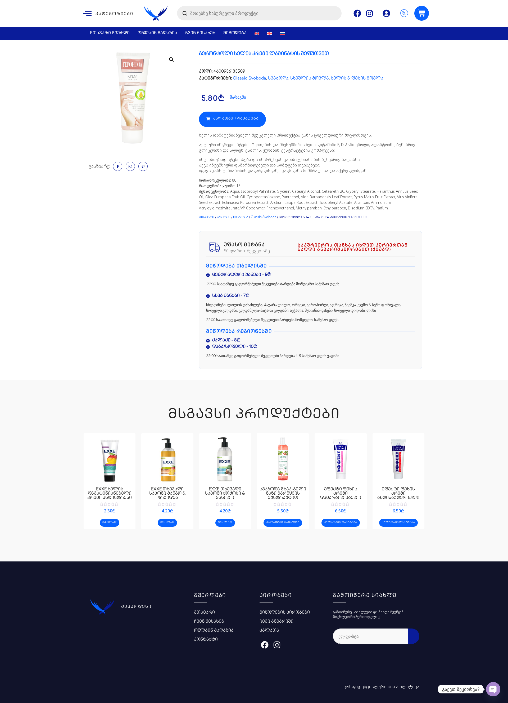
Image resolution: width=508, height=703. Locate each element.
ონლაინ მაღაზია (157, 33)
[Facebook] (357, 13)
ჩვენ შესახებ (200, 33)
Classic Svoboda (249, 78)
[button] (232, 119)
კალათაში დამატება (283, 522)
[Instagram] (369, 13)
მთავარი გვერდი (110, 33)
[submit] (413, 636)
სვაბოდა (278, 78)
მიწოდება (235, 33)
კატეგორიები (114, 14)
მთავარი (206, 217)
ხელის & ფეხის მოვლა (357, 78)
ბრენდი (223, 217)
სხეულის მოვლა (309, 78)
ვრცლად (109, 522)
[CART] (421, 13)
